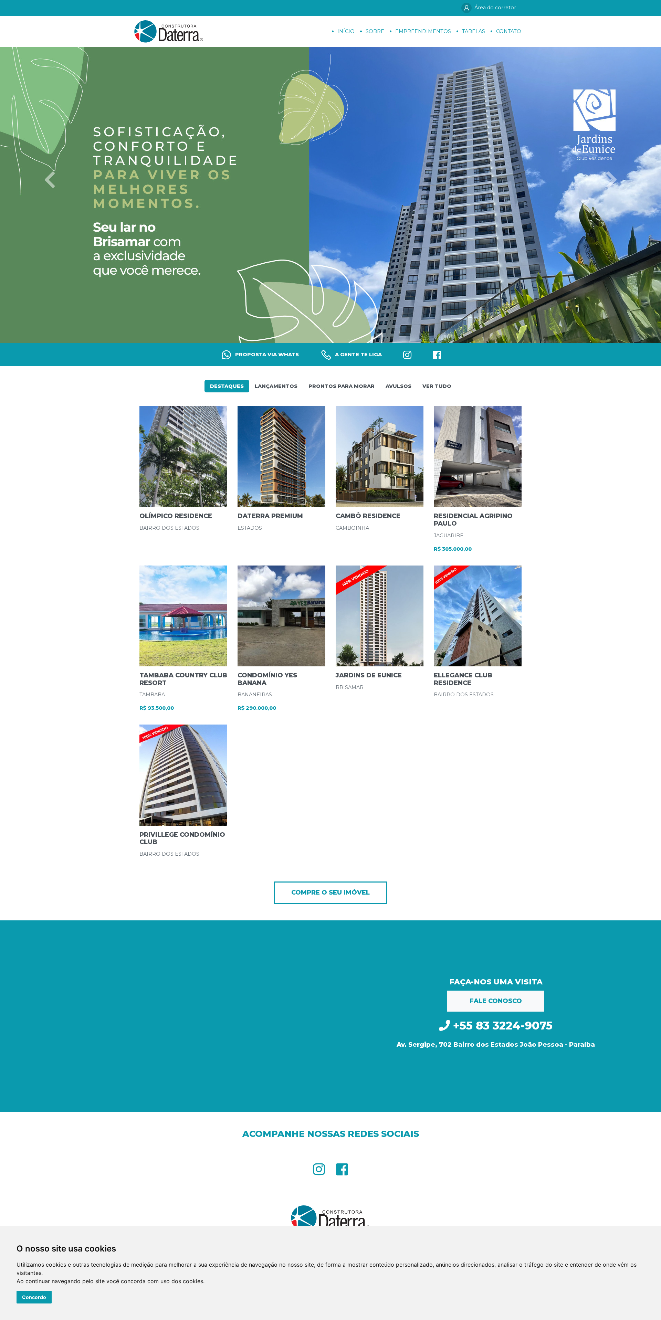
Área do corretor (495, 7)
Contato (508, 31)
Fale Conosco (496, 1001)
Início (346, 31)
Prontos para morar (341, 386)
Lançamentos (276, 386)
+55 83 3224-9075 (501, 1025)
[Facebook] (437, 355)
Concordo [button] (34, 1297)
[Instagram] (407, 355)
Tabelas (473, 31)
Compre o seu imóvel (330, 892)
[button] (49, 179)
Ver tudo (436, 386)
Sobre (375, 31)
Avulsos (398, 386)
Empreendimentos (423, 31)
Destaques (227, 386)
